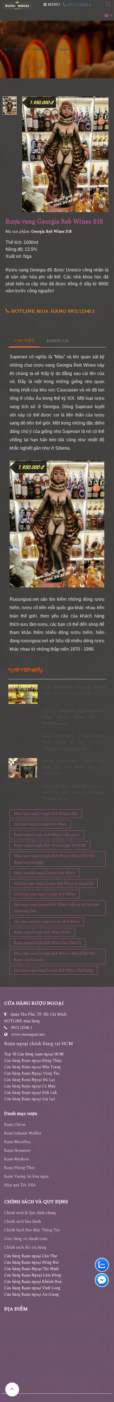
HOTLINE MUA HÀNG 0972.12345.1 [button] (52, 311)
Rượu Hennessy (17, 1150)
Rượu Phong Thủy (19, 1168)
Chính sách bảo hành (22, 1221)
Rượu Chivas (15, 1125)
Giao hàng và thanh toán (25, 1239)
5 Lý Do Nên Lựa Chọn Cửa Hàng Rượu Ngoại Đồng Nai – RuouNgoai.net (73, 717)
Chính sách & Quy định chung (30, 1213)
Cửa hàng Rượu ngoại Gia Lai (29, 1099)
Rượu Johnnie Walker (23, 1133)
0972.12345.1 (78, 4)
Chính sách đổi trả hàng (25, 1247)
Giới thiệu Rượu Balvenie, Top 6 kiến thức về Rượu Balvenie (74, 690)
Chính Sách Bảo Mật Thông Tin (31, 1230)
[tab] (24, 341)
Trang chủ (16, 49)
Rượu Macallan (17, 1142)
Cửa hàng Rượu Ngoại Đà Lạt (29, 1080)
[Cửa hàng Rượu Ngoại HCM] (17, 5)
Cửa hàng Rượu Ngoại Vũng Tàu (31, 1073)
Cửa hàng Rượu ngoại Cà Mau (29, 1086)
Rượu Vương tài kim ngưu (26, 1176)
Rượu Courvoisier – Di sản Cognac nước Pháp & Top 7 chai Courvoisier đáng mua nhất (73, 742)
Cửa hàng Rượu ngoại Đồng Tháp (33, 1060)
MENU (53, 5)
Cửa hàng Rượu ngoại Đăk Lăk (30, 1092)
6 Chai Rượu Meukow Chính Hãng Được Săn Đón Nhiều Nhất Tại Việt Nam (73, 767)
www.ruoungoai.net (28, 1034)
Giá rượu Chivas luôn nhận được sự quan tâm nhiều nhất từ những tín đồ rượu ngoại (73, 792)
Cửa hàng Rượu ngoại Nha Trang (32, 1067)
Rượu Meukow (16, 1159)
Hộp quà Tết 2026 (19, 1185)
